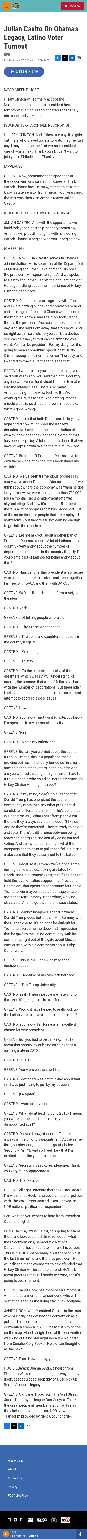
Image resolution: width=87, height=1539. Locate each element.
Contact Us (15, 1478)
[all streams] (81, 1534)
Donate (74, 6)
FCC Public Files (18, 1495)
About (12, 1469)
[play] (6, 1534)
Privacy (12, 1487)
